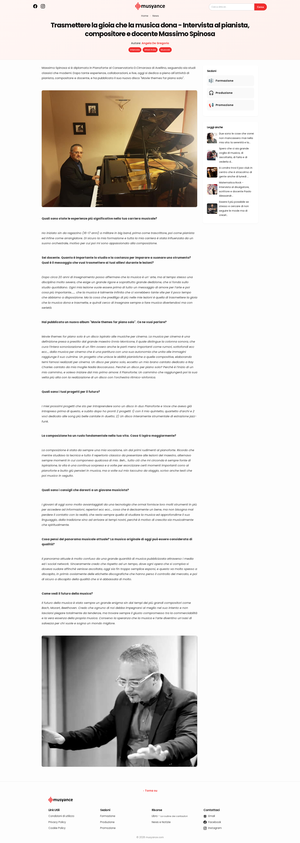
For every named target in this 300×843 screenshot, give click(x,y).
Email (211, 816)
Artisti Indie (150, 49)
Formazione (107, 816)
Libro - (170, 816)
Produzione (107, 822)
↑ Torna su (150, 790)
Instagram (215, 828)
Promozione (108, 828)
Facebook (214, 822)
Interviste (135, 49)
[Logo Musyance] (150, 800)
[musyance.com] (150, 12)
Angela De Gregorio (155, 43)
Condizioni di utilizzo (61, 816)
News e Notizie (161, 822)
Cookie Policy (57, 828)
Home (144, 16)
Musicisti (165, 49)
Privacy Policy (57, 822)
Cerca (260, 7)
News (155, 16)
